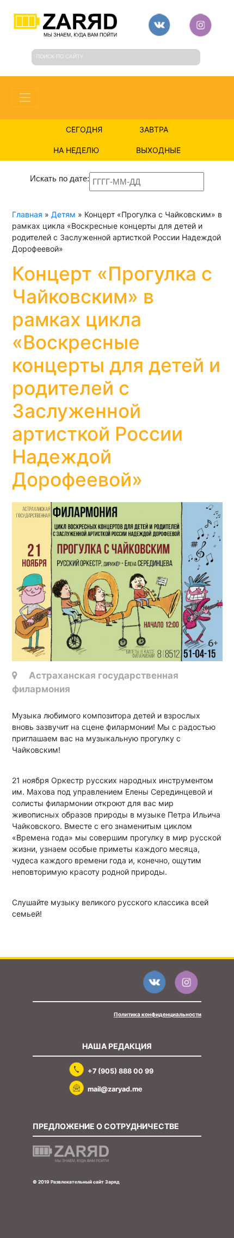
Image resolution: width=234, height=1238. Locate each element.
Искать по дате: (59, 178)
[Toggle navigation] (25, 97)
